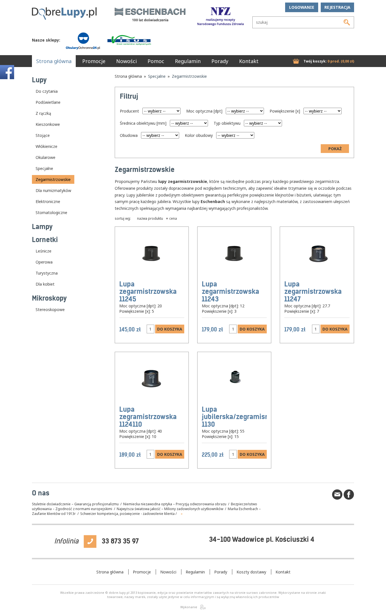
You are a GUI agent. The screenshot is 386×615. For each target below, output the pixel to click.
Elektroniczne (48, 201)
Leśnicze (43, 251)
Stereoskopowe (50, 309)
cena (173, 218)
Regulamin (188, 61)
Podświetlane (48, 102)
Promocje (93, 61)
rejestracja (337, 7)
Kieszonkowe (48, 124)
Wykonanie (188, 607)
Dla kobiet (45, 284)
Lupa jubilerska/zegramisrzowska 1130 (246, 417)
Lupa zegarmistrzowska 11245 (148, 291)
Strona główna (53, 61)
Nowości (126, 61)
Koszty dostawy (251, 572)
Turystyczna (47, 273)
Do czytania (47, 91)
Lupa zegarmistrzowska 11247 (313, 291)
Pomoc (156, 61)
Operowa (44, 262)
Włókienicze (46, 146)
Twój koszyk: (328, 61)
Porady (219, 61)
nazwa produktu (150, 218)
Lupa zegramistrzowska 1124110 (148, 417)
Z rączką (43, 113)
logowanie (301, 7)
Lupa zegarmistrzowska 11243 (230, 291)
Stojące (43, 135)
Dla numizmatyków (53, 190)
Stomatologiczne (51, 212)
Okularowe (45, 157)
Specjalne (44, 168)
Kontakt (249, 61)
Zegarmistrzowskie (53, 179)
